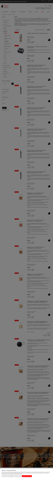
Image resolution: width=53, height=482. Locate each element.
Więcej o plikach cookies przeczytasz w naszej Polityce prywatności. (12, 473)
